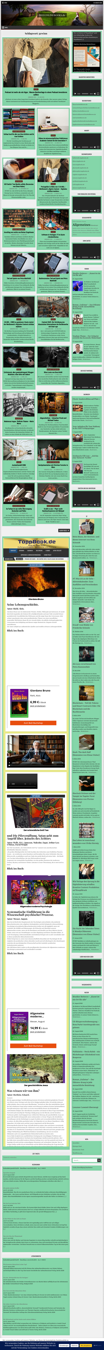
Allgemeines (81, 222)
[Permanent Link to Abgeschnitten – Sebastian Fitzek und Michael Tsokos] (53, 403)
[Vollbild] (98, 92)
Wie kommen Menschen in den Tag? (15, 1264)
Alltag (97, 228)
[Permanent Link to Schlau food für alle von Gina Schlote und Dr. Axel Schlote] (18, 119)
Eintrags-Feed (77, 1144)
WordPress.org (77, 1151)
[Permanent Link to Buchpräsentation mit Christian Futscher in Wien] (53, 449)
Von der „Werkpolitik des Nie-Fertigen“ (15, 1277)
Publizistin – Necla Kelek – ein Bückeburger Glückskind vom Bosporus (86, 1052)
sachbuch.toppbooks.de (80, 179)
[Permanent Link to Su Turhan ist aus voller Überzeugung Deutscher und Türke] (18, 493)
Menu (5, 3)
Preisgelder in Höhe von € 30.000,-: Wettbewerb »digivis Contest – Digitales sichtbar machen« (53, 189)
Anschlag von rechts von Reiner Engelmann (19, 232)
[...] (96, 67)
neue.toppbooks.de (79, 162)
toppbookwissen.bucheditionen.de (84, 122)
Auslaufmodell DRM (19, 465)
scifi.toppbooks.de (78, 182)
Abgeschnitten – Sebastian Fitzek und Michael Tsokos (53, 419)
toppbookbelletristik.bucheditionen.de (85, 119)
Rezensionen (19, 181)
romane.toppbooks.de (80, 176)
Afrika (74, 219)
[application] (87, 86)
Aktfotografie (85, 230)
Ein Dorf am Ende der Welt (11, 1203)
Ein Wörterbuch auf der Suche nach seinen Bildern (19, 1319)
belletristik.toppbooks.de (80, 156)
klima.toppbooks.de (79, 159)
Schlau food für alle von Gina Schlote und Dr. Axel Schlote (19, 135)
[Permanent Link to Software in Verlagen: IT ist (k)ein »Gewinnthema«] (53, 219)
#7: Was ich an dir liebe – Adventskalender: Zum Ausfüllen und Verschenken (85, 580)
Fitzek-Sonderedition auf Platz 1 (86, 397)
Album (91, 230)
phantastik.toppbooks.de (80, 166)
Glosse (36, 89)
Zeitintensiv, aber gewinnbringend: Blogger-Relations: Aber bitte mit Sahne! (19, 373)
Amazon (83, 226)
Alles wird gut (94, 226)
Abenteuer (94, 223)
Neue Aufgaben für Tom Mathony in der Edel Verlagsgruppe (86, 425)
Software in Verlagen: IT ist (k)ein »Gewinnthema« (53, 236)
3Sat (79, 228)
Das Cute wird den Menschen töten (14, 1291)
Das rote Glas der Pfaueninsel (12, 1236)
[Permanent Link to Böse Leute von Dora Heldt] (53, 357)
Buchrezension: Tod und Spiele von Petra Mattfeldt (53, 279)
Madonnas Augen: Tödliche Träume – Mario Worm (19, 422)
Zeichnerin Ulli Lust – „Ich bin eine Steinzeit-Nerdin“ (85, 454)
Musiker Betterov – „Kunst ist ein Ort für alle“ (86, 272)
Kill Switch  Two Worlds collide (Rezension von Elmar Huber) (19, 185)
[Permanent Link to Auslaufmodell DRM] (18, 449)
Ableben (75, 232)
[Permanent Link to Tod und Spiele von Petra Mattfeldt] (18, 263)
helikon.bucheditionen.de (81, 109)
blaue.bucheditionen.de (80, 102)
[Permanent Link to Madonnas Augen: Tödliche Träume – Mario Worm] (18, 405)
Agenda (75, 226)
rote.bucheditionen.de (80, 115)
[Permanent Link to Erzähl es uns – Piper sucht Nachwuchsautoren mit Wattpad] (53, 493)
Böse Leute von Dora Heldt (53, 372)
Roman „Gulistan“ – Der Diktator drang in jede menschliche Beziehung (86, 304)
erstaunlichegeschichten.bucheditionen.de (86, 105)
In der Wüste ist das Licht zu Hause (14, 1218)
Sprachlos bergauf (9, 1173)
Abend (89, 228)
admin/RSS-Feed (32, 97)
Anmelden (76, 1141)
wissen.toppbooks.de (79, 185)
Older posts (63, 530)
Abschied (87, 226)
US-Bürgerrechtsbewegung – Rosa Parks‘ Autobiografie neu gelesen (86, 1022)
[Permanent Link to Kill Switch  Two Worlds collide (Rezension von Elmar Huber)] (18, 169)
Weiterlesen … (77, 296)
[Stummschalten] (95, 92)
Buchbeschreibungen (19, 131)
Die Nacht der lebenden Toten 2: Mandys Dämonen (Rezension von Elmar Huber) (86, 929)
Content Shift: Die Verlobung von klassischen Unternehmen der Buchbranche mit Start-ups (53, 324)
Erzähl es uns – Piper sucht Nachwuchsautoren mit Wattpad (53, 510)
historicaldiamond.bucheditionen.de (84, 112)
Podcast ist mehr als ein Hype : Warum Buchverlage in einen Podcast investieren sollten (36, 93)
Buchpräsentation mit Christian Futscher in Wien (53, 466)
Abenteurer (84, 228)
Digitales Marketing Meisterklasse (84, 34)
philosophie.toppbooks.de (81, 169)
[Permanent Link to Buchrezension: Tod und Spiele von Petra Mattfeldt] (53, 263)
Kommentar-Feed (78, 1147)
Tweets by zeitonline (9, 1157)
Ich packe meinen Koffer (11, 1188)
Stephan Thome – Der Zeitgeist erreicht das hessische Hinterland (87, 335)
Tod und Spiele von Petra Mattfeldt (19, 278)
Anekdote (75, 228)
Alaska (93, 228)
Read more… (89, 418)
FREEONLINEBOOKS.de (52, 15)
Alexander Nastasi (81, 219)
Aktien (78, 226)
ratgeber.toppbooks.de (80, 172)
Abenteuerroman (77, 230)
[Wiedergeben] (75, 92)
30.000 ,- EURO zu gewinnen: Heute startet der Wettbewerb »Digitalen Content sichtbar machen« (19, 324)
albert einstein (96, 230)
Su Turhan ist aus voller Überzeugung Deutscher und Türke (19, 510)
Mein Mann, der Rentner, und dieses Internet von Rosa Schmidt (86, 538)
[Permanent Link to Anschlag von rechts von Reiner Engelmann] (18, 218)
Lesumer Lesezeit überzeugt (85, 1105)
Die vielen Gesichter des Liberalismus (15, 1304)
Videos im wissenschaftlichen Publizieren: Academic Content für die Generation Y (53, 139)
